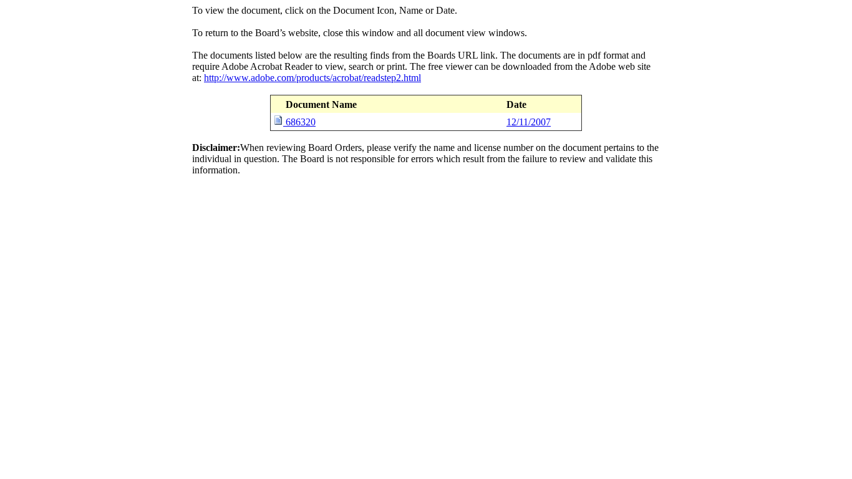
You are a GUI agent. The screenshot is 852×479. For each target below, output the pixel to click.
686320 (301, 122)
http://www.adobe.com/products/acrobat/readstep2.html (312, 77)
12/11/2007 (528, 122)
